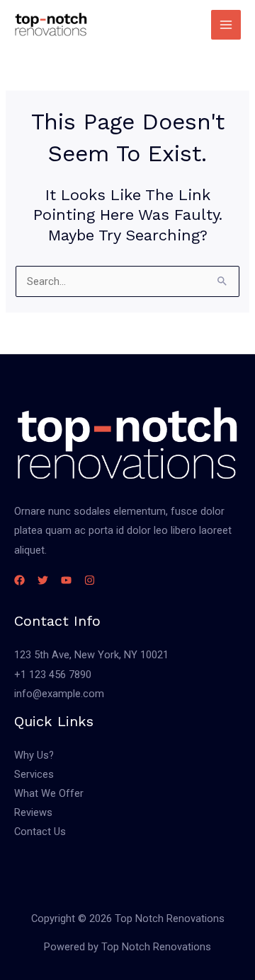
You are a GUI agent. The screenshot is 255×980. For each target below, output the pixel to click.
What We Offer (49, 793)
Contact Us (40, 831)
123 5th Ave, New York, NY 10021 (91, 654)
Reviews (33, 812)
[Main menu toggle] (226, 25)
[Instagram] (89, 580)
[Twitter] (43, 580)
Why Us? (34, 755)
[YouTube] (66, 580)
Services (34, 774)
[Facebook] (19, 580)
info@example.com (59, 693)
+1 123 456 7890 (52, 674)
